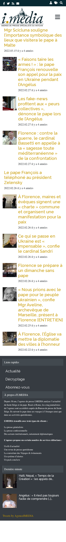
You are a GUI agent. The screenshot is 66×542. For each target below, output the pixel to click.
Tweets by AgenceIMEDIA (18, 515)
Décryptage (15, 379)
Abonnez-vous (17, 387)
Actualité (12, 371)
